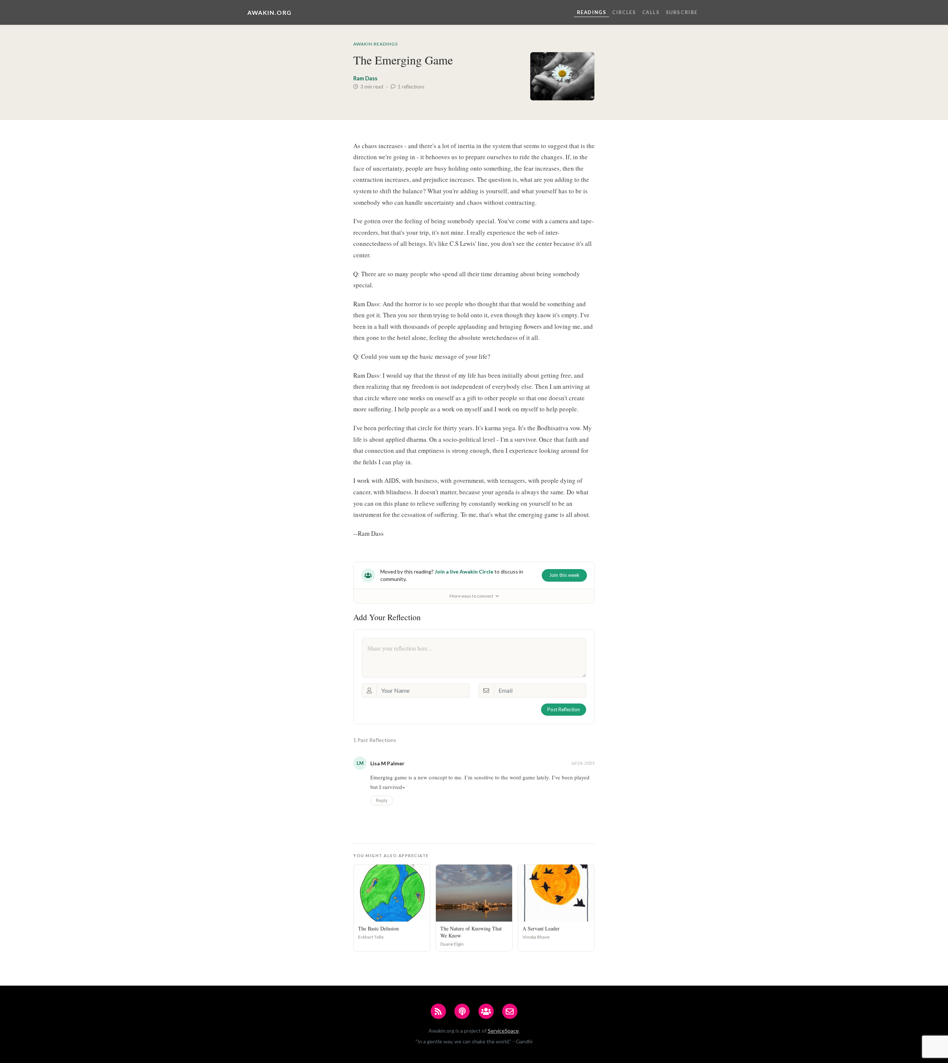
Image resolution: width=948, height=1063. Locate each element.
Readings (592, 12)
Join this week (564, 575)
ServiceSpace (503, 1030)
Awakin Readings (375, 44)
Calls (651, 12)
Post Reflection (563, 709)
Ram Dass (365, 78)
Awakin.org (269, 12)
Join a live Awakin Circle (464, 571)
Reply (382, 800)
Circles (624, 12)
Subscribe (682, 12)
